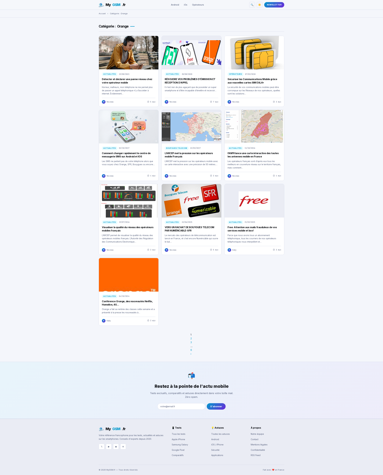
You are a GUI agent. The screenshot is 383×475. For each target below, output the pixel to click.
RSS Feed (255, 455)
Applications (217, 455)
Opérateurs (198, 4)
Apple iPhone (178, 439)
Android (175, 4)
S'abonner (216, 406)
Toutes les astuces (220, 434)
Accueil (102, 13)
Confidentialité (258, 450)
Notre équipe (257, 434)
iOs (185, 4)
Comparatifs (178, 455)
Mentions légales (259, 444)
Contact (254, 439)
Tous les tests (178, 434)
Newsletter (274, 5)
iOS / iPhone (217, 444)
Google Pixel (178, 450)
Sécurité (215, 450)
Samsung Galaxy (180, 444)
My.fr (116, 5)
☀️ (259, 4)
